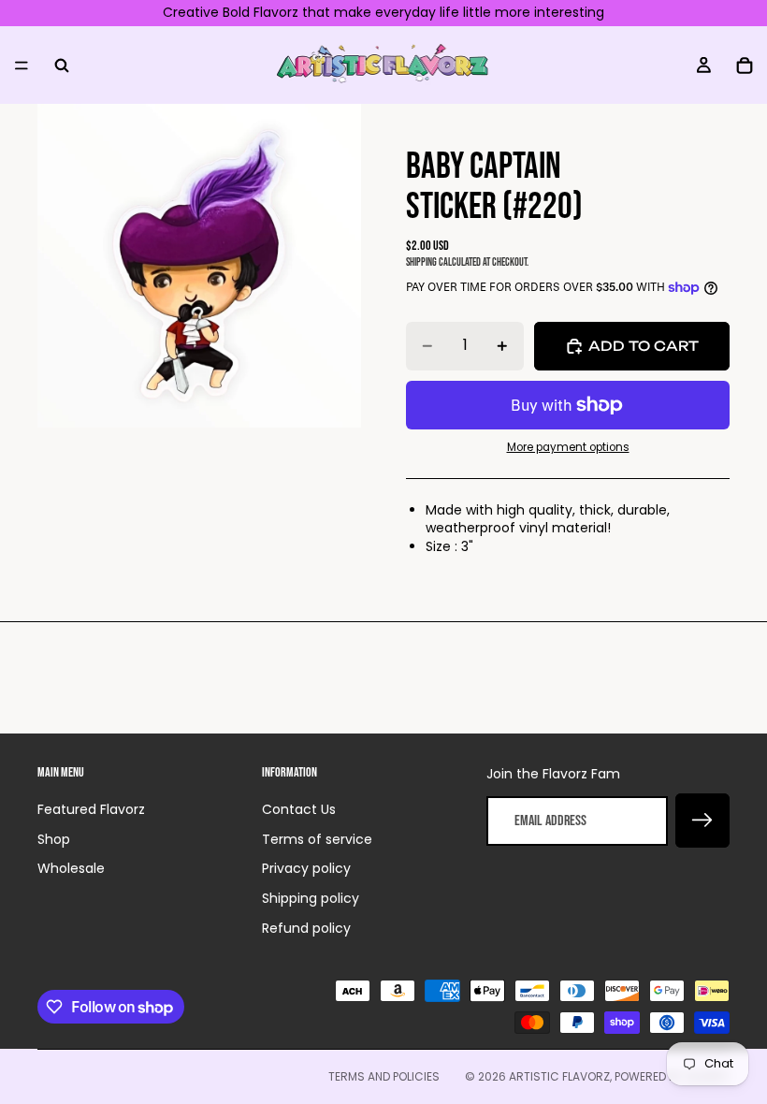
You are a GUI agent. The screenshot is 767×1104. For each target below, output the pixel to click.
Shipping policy (310, 898)
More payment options (568, 447)
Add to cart (643, 346)
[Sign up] (702, 820)
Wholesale (71, 868)
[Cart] (744, 64)
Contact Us (299, 809)
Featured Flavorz (91, 809)
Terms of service (317, 839)
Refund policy (306, 928)
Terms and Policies (384, 1076)
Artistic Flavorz (559, 1076)
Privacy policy (306, 868)
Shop (53, 839)
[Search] (61, 64)
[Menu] (21, 64)
